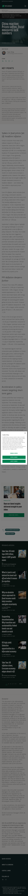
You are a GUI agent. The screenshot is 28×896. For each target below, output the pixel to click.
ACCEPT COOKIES (14, 461)
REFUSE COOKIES (14, 457)
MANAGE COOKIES (14, 453)
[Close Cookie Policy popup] (25, 433)
